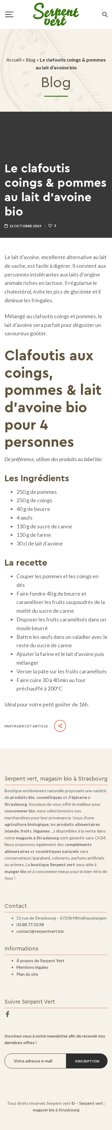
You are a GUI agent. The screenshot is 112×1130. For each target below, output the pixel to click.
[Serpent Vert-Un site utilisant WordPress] (56, 14)
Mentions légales (32, 967)
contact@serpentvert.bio (40, 931)
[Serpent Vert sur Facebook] (7, 1014)
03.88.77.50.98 (30, 924)
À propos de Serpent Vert (40, 960)
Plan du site (27, 974)
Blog (31, 59)
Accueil (14, 59)
